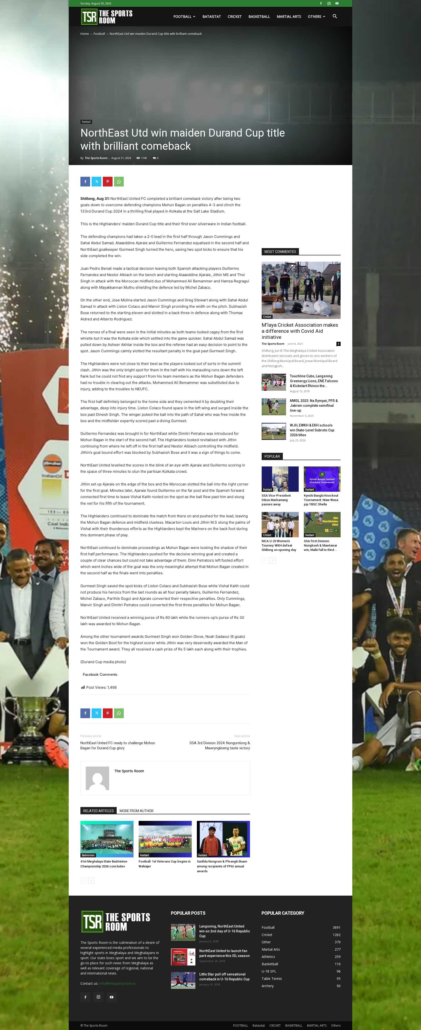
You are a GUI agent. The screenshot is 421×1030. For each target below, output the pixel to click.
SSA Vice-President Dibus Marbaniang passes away (276, 500)
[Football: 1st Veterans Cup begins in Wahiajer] (165, 839)
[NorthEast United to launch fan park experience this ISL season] (183, 956)
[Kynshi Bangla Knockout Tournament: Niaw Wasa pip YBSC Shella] (322, 479)
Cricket (267, 316)
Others (314, 16)
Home (84, 34)
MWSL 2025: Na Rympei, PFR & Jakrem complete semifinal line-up (314, 405)
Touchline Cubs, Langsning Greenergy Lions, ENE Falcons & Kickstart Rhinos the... (314, 381)
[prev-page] (83, 881)
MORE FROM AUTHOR (136, 811)
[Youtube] (337, 3)
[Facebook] (321, 3)
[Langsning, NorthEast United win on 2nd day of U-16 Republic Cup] (183, 932)
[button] (335, 17)
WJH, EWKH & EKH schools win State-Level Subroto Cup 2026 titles (312, 430)
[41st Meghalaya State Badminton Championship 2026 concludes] (107, 839)
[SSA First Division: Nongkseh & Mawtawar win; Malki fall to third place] (322, 524)
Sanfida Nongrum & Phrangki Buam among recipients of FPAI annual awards (222, 866)
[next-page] (91, 881)
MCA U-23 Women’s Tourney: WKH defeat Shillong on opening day (279, 545)
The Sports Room (96, 158)
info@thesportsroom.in (117, 983)
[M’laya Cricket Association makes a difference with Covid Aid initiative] (301, 290)
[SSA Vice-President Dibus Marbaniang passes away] (280, 479)
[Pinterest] (108, 181)
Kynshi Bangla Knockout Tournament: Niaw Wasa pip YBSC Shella (321, 500)
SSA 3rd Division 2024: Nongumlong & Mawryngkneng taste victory (220, 745)
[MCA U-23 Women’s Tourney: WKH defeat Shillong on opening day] (280, 524)
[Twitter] (96, 181)
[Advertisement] (298, 207)
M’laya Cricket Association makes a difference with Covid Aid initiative (300, 331)
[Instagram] (329, 3)
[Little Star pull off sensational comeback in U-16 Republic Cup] (183, 980)
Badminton (88, 855)
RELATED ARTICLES (98, 811)
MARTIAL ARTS (289, 16)
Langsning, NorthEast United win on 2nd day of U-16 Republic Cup (224, 931)
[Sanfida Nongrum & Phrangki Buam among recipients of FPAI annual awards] (223, 839)
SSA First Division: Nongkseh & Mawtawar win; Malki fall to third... (320, 545)
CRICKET (235, 16)
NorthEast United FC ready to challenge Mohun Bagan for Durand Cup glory (117, 745)
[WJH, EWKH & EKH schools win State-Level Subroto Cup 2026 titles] (274, 431)
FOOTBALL (182, 16)
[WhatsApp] (119, 181)
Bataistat (211, 16)
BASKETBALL (259, 16)
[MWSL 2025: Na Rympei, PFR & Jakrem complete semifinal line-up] (274, 406)
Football (99, 34)
